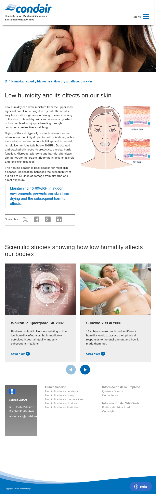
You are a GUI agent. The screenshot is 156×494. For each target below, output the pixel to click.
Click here (18, 353)
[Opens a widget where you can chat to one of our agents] (141, 487)
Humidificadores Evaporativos (64, 399)
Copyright (108, 411)
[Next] (85, 370)
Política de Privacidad (116, 407)
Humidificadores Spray (59, 395)
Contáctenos (110, 395)
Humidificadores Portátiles (62, 407)
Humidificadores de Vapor (61, 391)
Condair (28, 8)
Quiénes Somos (112, 391)
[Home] (6, 81)
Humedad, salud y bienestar (30, 81)
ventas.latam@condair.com (24, 416)
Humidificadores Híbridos (61, 403)
